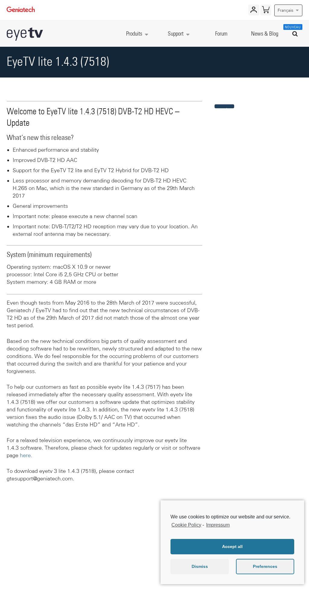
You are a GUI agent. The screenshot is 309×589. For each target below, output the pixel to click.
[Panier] (265, 11)
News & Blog (264, 34)
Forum (221, 34)
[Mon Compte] (253, 11)
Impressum (218, 524)
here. (26, 455)
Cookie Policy (186, 524)
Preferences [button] (265, 566)
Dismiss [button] (200, 566)
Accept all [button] (232, 546)
